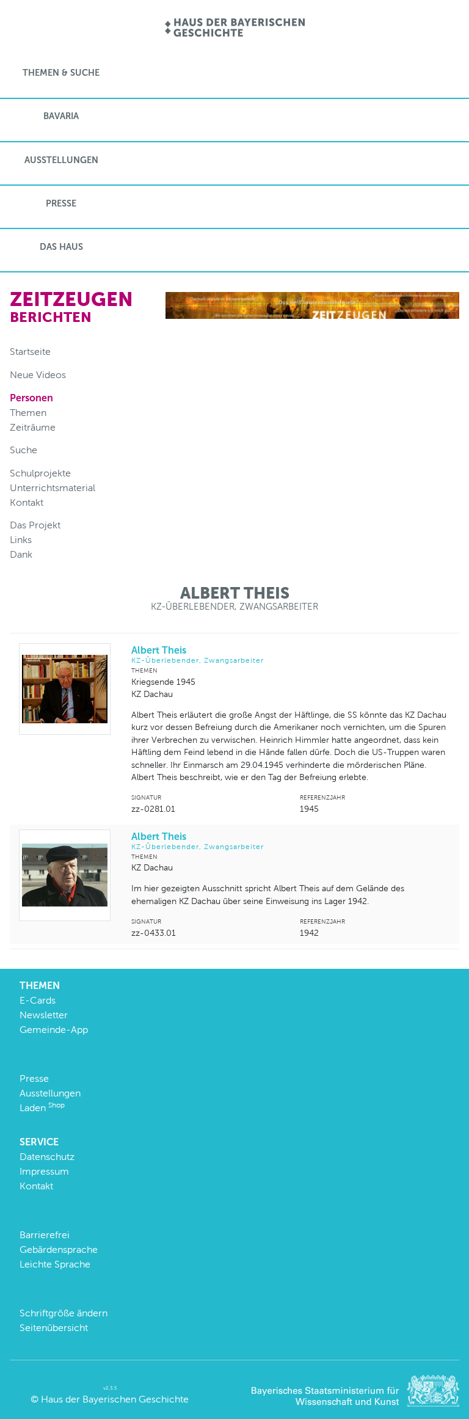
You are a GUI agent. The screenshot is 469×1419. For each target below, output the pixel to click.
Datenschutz (47, 1156)
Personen (31, 398)
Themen (28, 412)
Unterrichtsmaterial (52, 488)
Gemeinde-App (54, 1029)
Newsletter (44, 1015)
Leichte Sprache (55, 1264)
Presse (61, 203)
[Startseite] (234, 28)
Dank (21, 554)
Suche (23, 450)
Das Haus (61, 246)
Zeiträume (33, 427)
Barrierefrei (45, 1235)
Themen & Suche (61, 72)
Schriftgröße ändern (63, 1313)
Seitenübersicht (54, 1327)
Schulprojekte (40, 473)
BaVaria (61, 116)
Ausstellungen (61, 160)
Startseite (30, 351)
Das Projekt (35, 525)
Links (21, 539)
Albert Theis (197, 654)
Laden (42, 1108)
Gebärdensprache (59, 1249)
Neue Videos (38, 375)
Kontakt (26, 502)
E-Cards (38, 1000)
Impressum (44, 1171)
